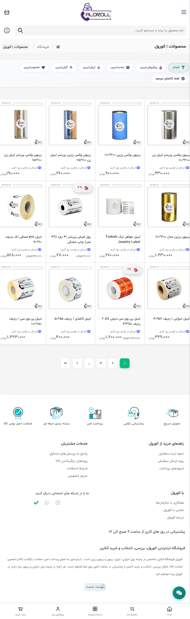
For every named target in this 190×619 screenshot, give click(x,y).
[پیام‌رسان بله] (36, 503)
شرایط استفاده (77, 468)
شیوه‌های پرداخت (171, 468)
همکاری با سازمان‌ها (170, 502)
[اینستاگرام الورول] (58, 503)
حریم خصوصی (78, 475)
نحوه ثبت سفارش (171, 453)
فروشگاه (43, 47)
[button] (179, 592)
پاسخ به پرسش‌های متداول (68, 453)
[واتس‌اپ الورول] (47, 503)
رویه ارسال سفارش (171, 461)
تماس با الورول (173, 510)
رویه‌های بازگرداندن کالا (72, 461)
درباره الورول (175, 517)
